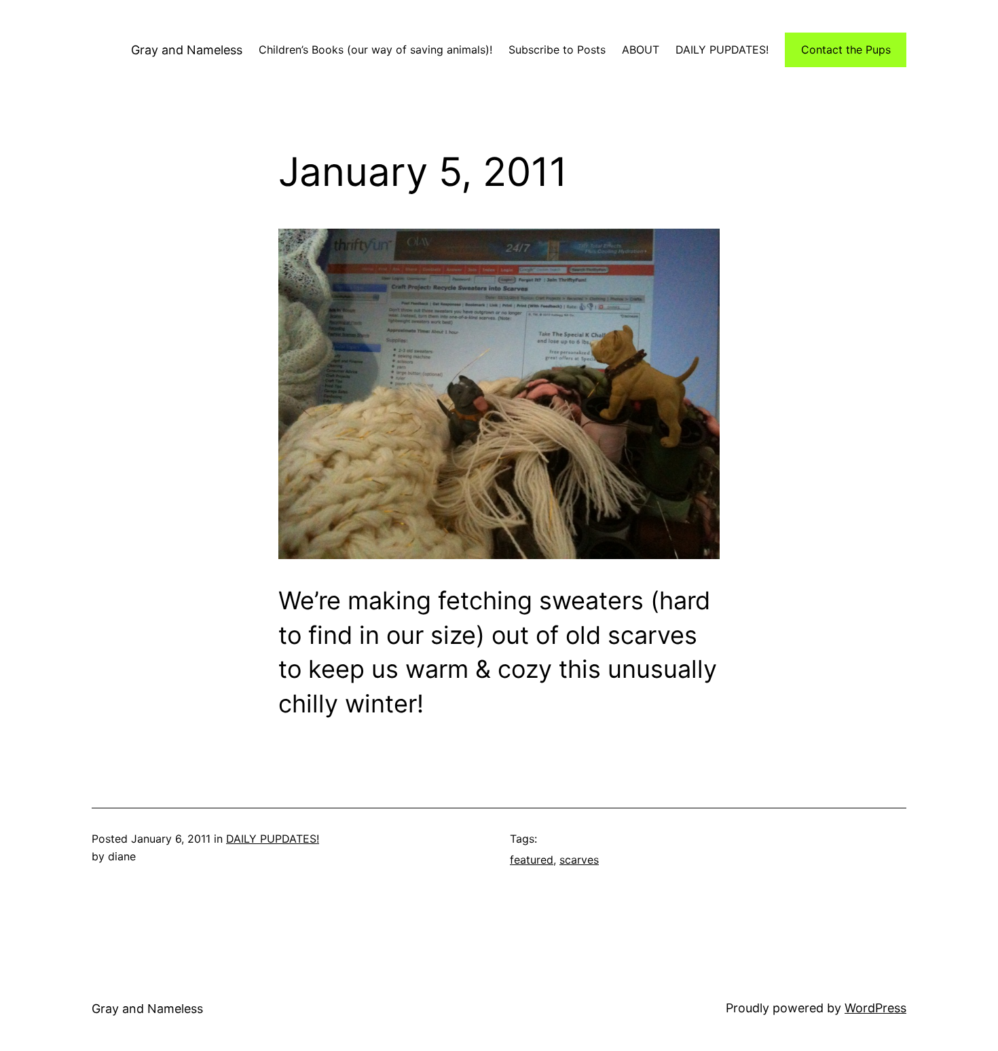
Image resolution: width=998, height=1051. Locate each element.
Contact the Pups (846, 49)
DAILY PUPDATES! (272, 838)
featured (531, 859)
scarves (579, 859)
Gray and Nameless (186, 50)
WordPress (875, 1008)
